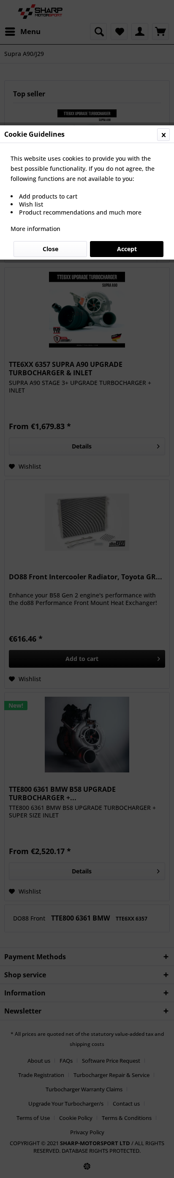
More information (35, 229)
